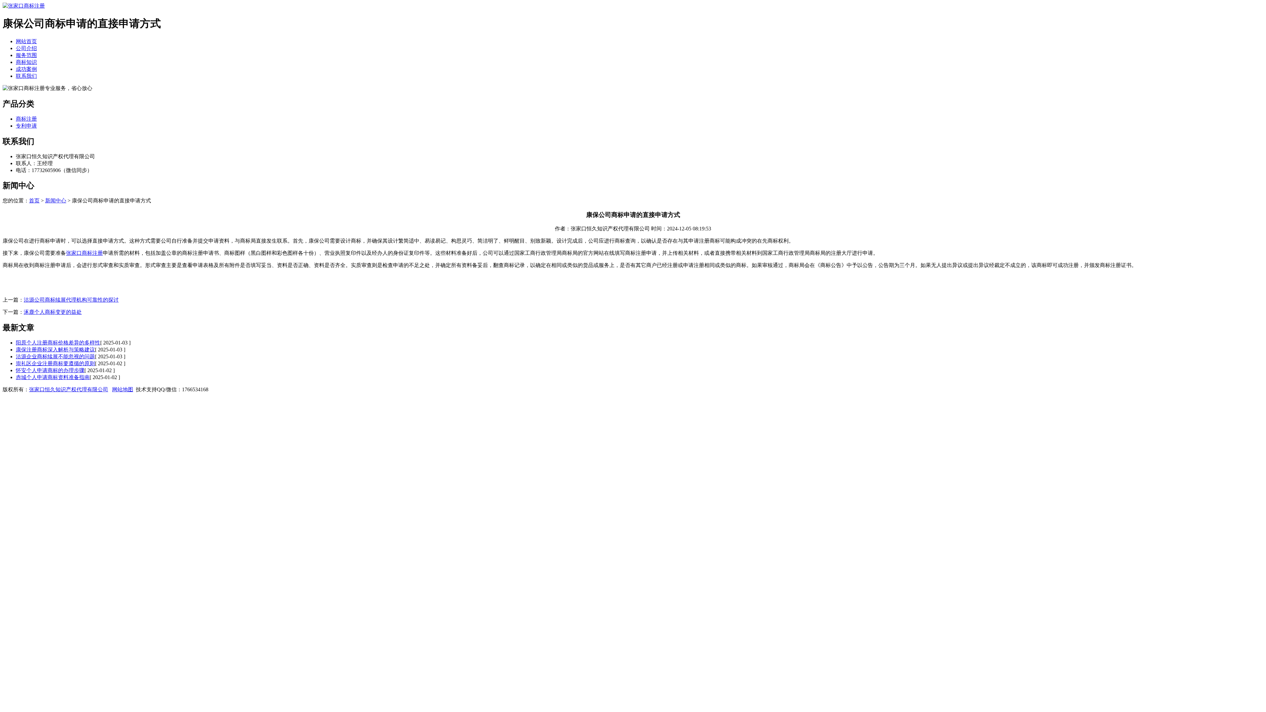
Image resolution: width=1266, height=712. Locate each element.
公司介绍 (26, 48)
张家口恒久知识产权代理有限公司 (68, 389)
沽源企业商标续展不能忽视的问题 (55, 356)
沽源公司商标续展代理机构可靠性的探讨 (71, 300)
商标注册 (26, 119)
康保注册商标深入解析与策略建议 (55, 349)
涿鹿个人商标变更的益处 (53, 312)
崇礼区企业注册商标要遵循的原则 (55, 363)
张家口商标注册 (84, 253)
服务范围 (26, 55)
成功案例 (26, 69)
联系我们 (26, 76)
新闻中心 (55, 200)
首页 (34, 200)
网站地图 (122, 389)
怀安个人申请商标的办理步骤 (50, 370)
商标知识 (26, 62)
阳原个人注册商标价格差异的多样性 (58, 342)
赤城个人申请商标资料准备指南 (53, 377)
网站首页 (26, 41)
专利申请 (26, 126)
